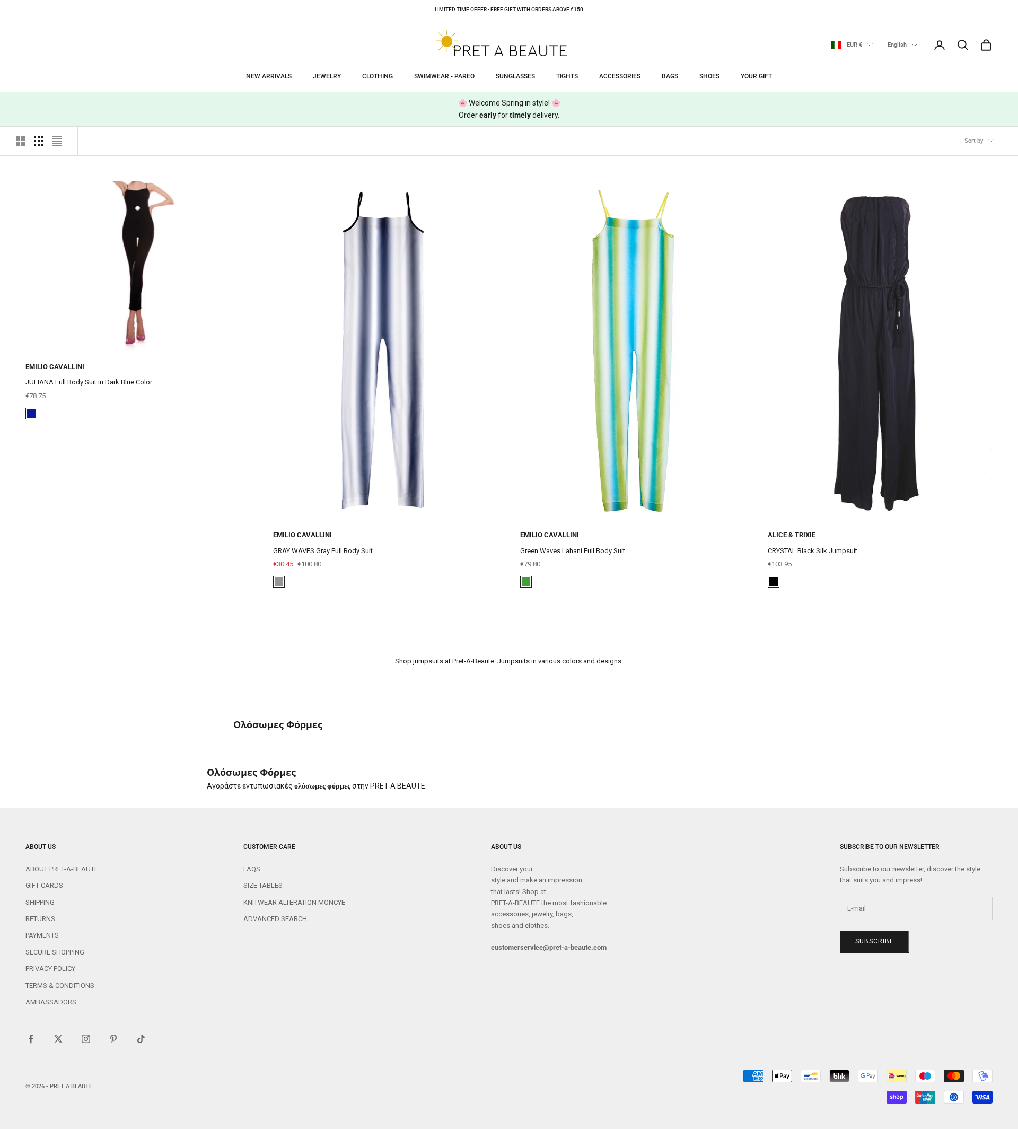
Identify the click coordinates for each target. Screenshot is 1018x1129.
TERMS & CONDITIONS (59, 986)
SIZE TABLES (263, 885)
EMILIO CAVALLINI (54, 367)
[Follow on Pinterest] (113, 1039)
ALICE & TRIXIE (791, 535)
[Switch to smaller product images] (38, 141)
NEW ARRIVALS (269, 76)
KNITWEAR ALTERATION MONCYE (294, 902)
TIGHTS (567, 76)
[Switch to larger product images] (20, 141)
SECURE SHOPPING (54, 952)
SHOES (709, 76)
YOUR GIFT (756, 76)
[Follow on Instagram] (86, 1039)
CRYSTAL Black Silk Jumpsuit (812, 551)
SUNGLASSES (515, 76)
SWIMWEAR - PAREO (444, 76)
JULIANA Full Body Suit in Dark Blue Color (88, 382)
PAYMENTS (42, 935)
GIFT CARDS (44, 885)
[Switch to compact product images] (57, 141)
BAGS (670, 76)
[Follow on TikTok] (141, 1039)
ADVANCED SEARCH (275, 919)
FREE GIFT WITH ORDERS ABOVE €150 (536, 9)
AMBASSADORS (50, 1002)
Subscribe (874, 941)
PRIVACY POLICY (50, 969)
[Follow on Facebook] (30, 1039)
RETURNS (40, 919)
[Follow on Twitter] (58, 1039)
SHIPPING (40, 902)
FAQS (251, 869)
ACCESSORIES (619, 76)
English (897, 44)
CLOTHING (377, 76)
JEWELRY (327, 76)
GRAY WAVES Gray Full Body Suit (323, 551)
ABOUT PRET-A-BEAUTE (61, 869)
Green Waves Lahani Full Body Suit (572, 551)
